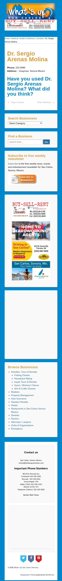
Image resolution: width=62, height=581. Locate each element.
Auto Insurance (18, 398)
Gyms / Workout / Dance (26, 385)
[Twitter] (23, 558)
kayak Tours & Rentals (25, 382)
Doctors (15, 418)
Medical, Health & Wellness (23, 38)
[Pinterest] (38, 558)
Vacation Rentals (19, 402)
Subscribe (13, 163)
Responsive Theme (27, 575)
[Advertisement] (31, 325)
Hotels (14, 405)
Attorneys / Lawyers (21, 422)
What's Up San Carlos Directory (25, 567)
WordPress (49, 575)
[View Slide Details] (31, 25)
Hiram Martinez (44, 102)
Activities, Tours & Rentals (24, 372)
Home (7, 38)
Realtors (15, 392)
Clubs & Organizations (22, 425)
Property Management (22, 395)
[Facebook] (31, 558)
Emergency (17, 428)
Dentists (40, 38)
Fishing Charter (22, 375)
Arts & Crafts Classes (25, 388)
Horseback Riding (23, 378)
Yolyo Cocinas (17, 102)
